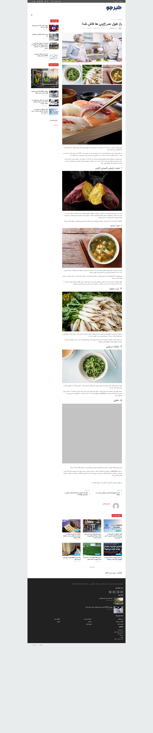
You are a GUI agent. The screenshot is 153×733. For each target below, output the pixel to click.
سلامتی (73, 15)
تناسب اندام (99, 15)
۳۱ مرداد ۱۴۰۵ (118, 520)
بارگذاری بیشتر (92, 547)
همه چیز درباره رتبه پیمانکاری (49, 84)
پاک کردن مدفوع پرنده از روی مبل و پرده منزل (71, 538)
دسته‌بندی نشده (87, 599)
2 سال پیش (45, 38)
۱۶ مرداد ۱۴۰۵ (118, 541)
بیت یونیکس (120, 614)
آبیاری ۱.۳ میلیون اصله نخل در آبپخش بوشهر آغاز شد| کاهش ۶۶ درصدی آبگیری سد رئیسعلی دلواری (40, 45)
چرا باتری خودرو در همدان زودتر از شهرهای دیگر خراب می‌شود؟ (113, 538)
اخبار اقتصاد (120, 610)
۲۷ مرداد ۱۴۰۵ (97, 520)
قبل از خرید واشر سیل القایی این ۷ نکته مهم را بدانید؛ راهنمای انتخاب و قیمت (40, 101)
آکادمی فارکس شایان (118, 619)
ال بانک (121, 615)
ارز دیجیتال (55, 15)
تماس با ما (116, 1)
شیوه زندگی (64, 15)
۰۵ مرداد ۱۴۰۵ (97, 541)
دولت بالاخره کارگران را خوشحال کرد (40, 35)
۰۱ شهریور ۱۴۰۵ (53, 86)
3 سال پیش (45, 29)
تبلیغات (120, 1)
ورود (33, 1)
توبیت (121, 617)
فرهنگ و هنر (108, 15)
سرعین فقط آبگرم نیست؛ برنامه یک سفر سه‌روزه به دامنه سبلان (92, 538)
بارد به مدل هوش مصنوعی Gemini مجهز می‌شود (41, 55)
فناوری (91, 15)
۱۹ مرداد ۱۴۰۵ (77, 520)
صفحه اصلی (118, 15)
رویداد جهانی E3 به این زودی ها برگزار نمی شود (40, 26)
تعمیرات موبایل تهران (118, 612)
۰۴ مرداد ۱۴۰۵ (77, 541)
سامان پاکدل (112, 28)
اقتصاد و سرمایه (82, 15)
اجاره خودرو (56, 125)
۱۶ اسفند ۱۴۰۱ (103, 28)
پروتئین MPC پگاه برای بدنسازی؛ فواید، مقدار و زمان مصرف (39, 92)
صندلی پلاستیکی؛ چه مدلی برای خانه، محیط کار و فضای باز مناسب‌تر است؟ (92, 516)
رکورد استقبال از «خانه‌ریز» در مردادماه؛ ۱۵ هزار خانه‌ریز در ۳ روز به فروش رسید (113, 516)
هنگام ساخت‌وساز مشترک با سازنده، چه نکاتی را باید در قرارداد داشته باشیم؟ (71, 516)
